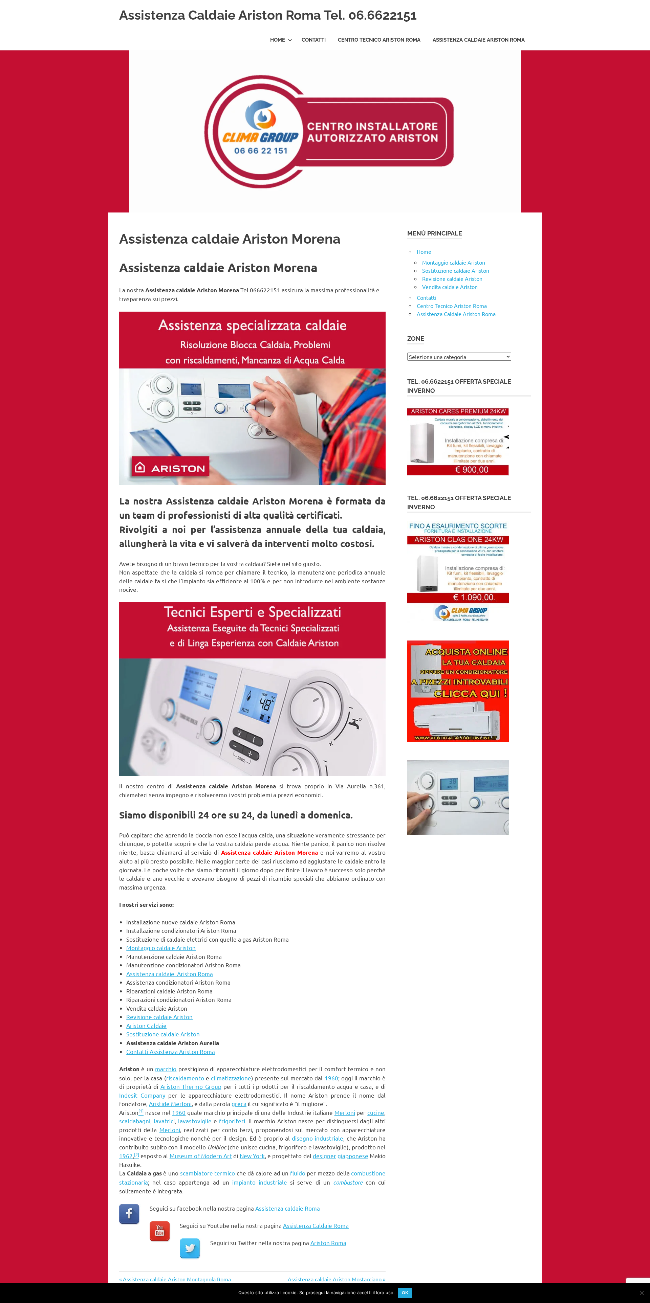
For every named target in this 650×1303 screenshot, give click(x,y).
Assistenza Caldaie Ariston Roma (479, 40)
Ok (405, 1292)
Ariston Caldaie (146, 1025)
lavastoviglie (195, 1120)
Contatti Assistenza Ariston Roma (170, 1051)
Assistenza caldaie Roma (287, 1208)
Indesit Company (142, 1095)
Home (277, 40)
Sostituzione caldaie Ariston (163, 1033)
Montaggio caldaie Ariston (161, 947)
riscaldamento (185, 1077)
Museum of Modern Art (201, 1155)
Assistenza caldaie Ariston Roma (169, 973)
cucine (375, 1112)
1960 (331, 1077)
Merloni (344, 1112)
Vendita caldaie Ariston (450, 286)
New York (252, 1155)
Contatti (314, 40)
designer (324, 1155)
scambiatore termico (207, 1172)
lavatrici (164, 1120)
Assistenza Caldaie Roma (316, 1225)
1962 (126, 1155)
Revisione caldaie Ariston (159, 1016)
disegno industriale (317, 1138)
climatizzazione (231, 1077)
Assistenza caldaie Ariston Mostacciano (335, 1279)
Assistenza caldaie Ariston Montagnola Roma (177, 1279)
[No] (641, 1292)
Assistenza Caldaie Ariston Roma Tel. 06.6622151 (268, 15)
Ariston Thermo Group (190, 1086)
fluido (297, 1172)
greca (239, 1103)
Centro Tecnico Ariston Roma (379, 40)
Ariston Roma (328, 1242)
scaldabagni (134, 1120)
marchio (165, 1068)
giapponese (353, 1155)
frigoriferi (232, 1120)
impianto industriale (259, 1182)
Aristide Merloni (170, 1103)
